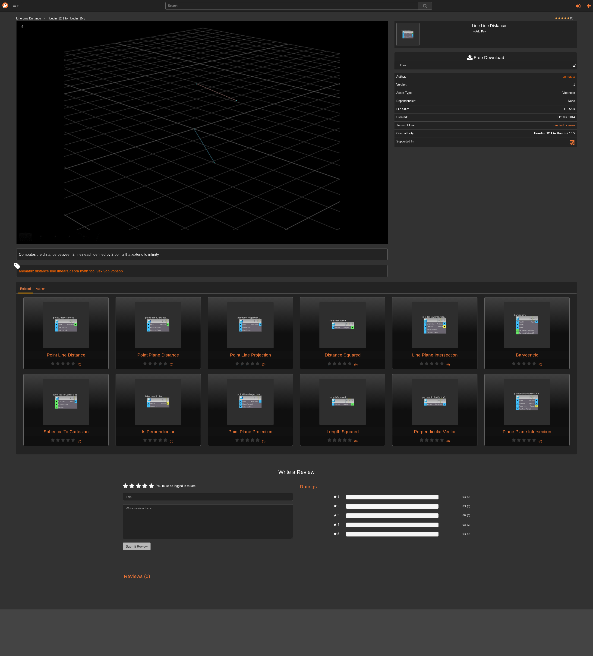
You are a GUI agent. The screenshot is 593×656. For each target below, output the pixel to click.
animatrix (26, 271)
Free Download (488, 57)
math (84, 271)
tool (92, 271)
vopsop (117, 271)
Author (40, 288)
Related (25, 288)
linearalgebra (68, 271)
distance (42, 271)
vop (107, 271)
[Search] (425, 6)
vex (99, 271)
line (53, 271)
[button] (15, 5)
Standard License (563, 125)
